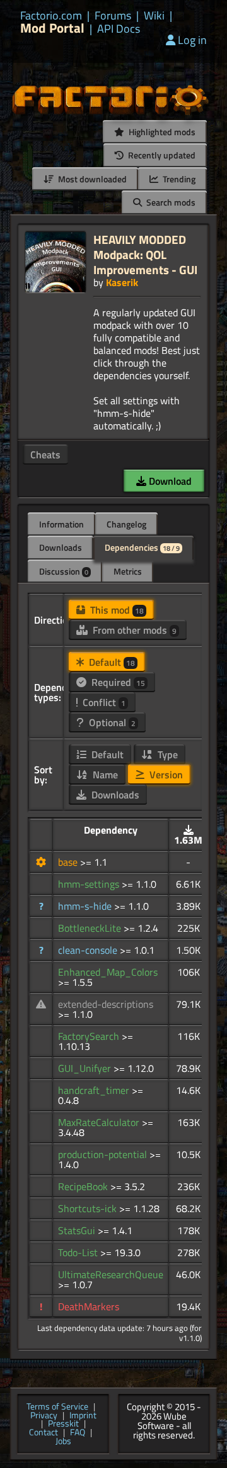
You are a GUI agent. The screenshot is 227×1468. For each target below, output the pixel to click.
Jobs (63, 1441)
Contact (43, 1432)
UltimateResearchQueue (110, 1274)
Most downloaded (91, 178)
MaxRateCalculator (100, 1122)
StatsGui (78, 1230)
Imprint (82, 1415)
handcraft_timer (95, 1090)
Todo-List (79, 1252)
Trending (178, 178)
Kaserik (122, 282)
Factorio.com (51, 15)
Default (110, 662)
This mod (116, 609)
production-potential (103, 1154)
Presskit (63, 1424)
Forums (113, 15)
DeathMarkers (88, 1306)
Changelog (126, 524)
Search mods (169, 202)
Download (169, 480)
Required (117, 682)
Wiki (154, 15)
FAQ (77, 1432)
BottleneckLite (91, 927)
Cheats (45, 454)
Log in (192, 39)
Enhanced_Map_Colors (108, 972)
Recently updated (160, 155)
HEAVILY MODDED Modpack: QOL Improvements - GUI (145, 254)
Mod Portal (52, 28)
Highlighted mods (161, 131)
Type (166, 754)
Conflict (102, 702)
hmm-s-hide (86, 905)
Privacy (43, 1415)
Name (104, 774)
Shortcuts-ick (88, 1208)
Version (165, 774)
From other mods (133, 629)
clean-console (89, 950)
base (69, 861)
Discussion (63, 571)
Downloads (60, 547)
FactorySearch (90, 1036)
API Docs (118, 29)
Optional (111, 722)
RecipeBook (84, 1186)
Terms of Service (57, 1407)
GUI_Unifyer (86, 1068)
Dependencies (142, 547)
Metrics (128, 571)
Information (61, 524)
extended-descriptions (105, 1004)
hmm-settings (90, 883)
